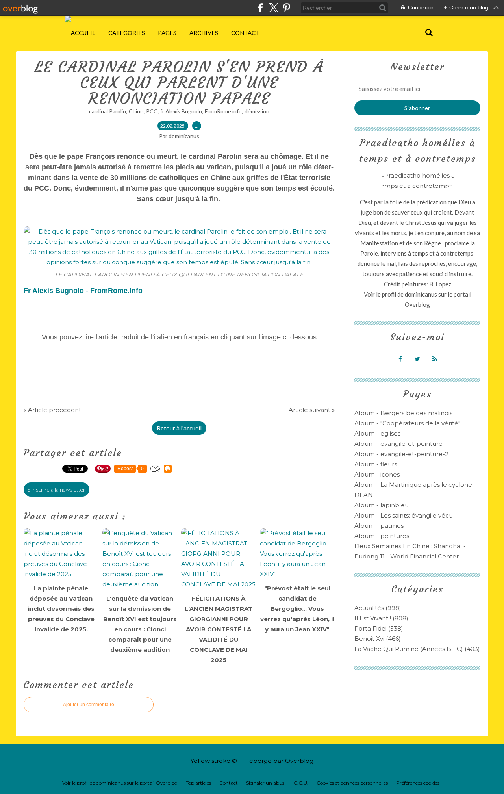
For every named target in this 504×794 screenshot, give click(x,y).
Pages (167, 32)
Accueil (83, 32)
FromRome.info (223, 111)
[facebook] (260, 7)
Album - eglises (377, 433)
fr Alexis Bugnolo (181, 111)
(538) (378, 628)
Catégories (126, 32)
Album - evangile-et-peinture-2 (401, 454)
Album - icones (377, 474)
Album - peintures (381, 536)
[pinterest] (286, 7)
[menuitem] (83, 32)
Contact (245, 32)
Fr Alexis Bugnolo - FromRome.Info (83, 291)
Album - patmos (379, 525)
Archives (203, 32)
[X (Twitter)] (273, 7)
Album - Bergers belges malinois (403, 413)
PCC (152, 111)
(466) (377, 638)
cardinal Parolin (107, 111)
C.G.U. (301, 783)
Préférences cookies (417, 783)
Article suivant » (312, 410)
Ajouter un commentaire (88, 704)
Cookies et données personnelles (352, 783)
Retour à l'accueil (179, 428)
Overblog (299, 760)
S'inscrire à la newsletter (56, 489)
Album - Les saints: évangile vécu (403, 515)
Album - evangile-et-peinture (398, 443)
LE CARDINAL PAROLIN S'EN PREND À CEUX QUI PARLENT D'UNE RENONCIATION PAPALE (179, 82)
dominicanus (421, 294)
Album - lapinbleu (381, 505)
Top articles (198, 783)
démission (257, 111)
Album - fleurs (375, 464)
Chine (136, 111)
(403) (417, 649)
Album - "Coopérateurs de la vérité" (407, 423)
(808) (381, 618)
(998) (377, 608)
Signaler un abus (265, 783)
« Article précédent (52, 410)
